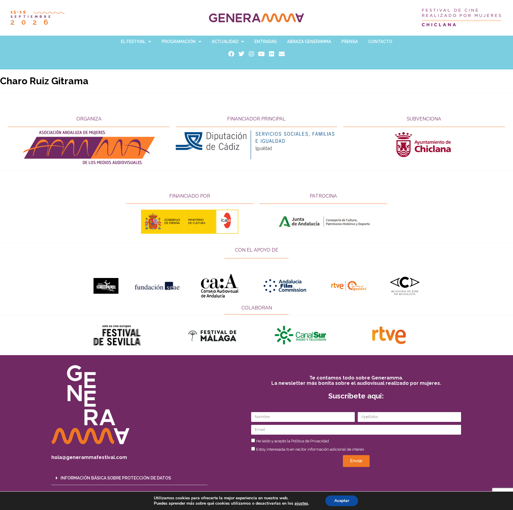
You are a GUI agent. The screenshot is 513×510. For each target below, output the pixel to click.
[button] (129, 478)
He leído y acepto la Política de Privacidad (292, 441)
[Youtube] (261, 54)
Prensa (349, 41)
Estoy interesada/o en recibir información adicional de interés (310, 449)
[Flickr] (271, 54)
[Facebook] (231, 54)
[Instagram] (251, 54)
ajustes (301, 503)
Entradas (265, 41)
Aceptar (341, 500)
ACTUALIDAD (225, 41)
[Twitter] (241, 54)
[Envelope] (281, 54)
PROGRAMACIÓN (179, 41)
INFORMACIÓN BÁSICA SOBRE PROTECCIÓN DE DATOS (116, 478)
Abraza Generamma (309, 41)
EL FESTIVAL (133, 41)
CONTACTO (380, 41)
